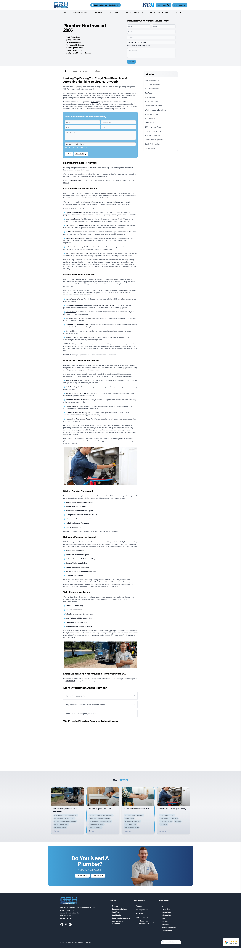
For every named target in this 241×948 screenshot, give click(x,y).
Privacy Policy (167, 930)
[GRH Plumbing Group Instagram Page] (66, 924)
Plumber (63, 12)
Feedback (165, 924)
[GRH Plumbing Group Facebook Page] (61, 924)
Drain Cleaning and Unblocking (77, 253)
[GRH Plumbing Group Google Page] (70, 924)
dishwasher (97, 305)
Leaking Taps (70, 299)
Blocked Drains (71, 312)
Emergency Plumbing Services (76, 337)
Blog (163, 918)
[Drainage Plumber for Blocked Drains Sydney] (65, 253)
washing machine (108, 305)
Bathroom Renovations (134, 12)
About (164, 906)
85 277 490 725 (69, 915)
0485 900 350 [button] (178, 5)
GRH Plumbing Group (72, 942)
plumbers (94, 102)
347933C (69, 918)
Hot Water (98, 12)
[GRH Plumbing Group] (61, 5)
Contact (164, 921)
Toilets (80, 299)
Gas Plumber (114, 12)
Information (166, 915)
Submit (131, 62)
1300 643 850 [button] (162, 5)
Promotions (166, 909)
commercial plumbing (108, 193)
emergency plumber (76, 180)
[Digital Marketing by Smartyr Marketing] (171, 942)
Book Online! (97, 875)
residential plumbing (112, 279)
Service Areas (166, 912)
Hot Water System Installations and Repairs (81, 318)
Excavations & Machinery (159, 12)
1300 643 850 (70, 910)
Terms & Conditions (169, 927)
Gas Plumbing (71, 331)
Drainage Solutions (80, 12)
